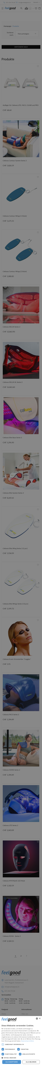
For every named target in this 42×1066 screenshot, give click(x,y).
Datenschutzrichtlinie (27, 1041)
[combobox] (37, 1019)
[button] (21, 1058)
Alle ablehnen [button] (31, 1062)
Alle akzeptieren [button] (12, 1062)
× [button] (39, 1018)
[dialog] (21, 1041)
